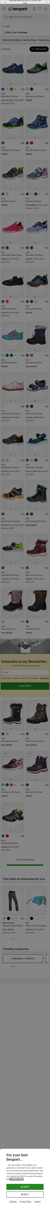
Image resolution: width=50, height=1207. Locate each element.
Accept (25, 1187)
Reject (25, 1194)
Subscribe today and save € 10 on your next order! (25, 2)
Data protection (16, 1179)
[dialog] (25, 1178)
